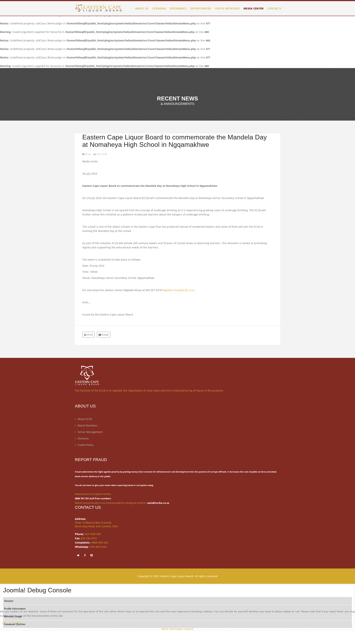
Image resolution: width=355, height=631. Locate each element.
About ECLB (85, 419)
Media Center (254, 8)
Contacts (274, 8)
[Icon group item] (78, 555)
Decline (17, 623)
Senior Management (90, 432)
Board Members (88, 425)
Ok (4, 623)
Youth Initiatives (227, 8)
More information (172, 629)
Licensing (159, 8)
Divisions (83, 438)
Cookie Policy (86, 445)
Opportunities (200, 8)
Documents (178, 8)
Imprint (188, 629)
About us (141, 8)
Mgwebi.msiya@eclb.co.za (179, 290)
